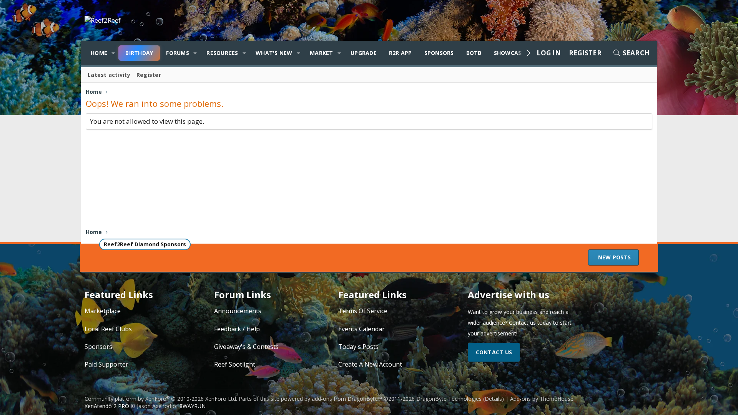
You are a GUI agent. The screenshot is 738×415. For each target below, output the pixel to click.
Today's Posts (358, 346)
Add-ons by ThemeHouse (541, 398)
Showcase (509, 52)
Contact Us (494, 352)
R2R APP (400, 52)
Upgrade (364, 52)
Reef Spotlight (234, 364)
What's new (274, 52)
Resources (222, 52)
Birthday (139, 52)
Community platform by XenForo (161, 398)
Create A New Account (370, 364)
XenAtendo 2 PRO (107, 406)
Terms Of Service (362, 311)
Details (493, 398)
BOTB (474, 52)
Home (99, 52)
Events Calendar (361, 329)
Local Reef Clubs (108, 329)
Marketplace (103, 311)
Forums (177, 52)
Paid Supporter (106, 364)
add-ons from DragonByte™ (347, 398)
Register (148, 74)
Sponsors (439, 52)
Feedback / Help (237, 329)
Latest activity (109, 74)
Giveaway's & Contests (246, 346)
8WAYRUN (193, 406)
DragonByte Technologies (449, 398)
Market (321, 52)
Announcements (237, 311)
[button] (113, 53)
